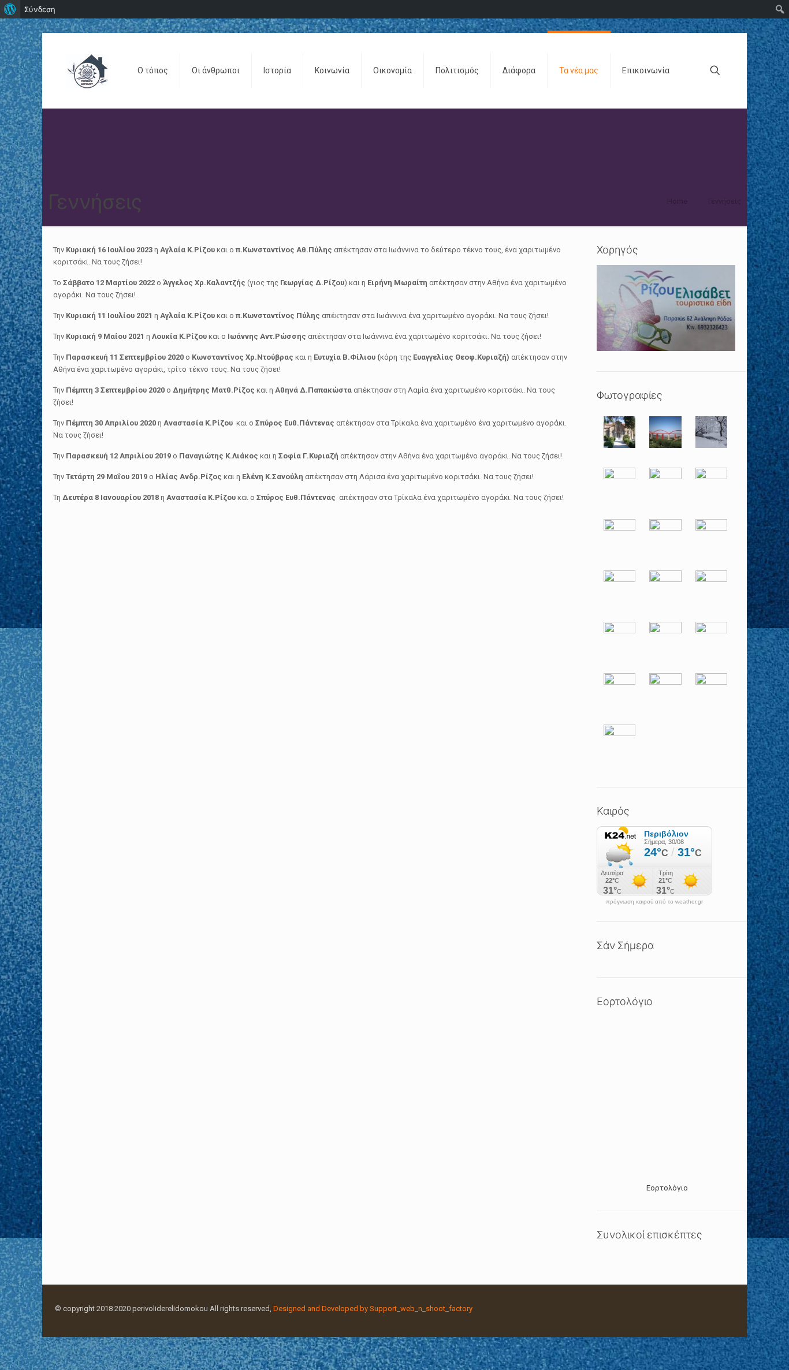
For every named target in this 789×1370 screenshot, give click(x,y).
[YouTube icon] (718, 1308)
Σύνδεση (39, 9)
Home (677, 201)
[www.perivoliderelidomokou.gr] (87, 70)
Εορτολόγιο (667, 1188)
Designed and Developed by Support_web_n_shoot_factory (372, 1308)
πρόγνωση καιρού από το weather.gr (654, 902)
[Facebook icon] (706, 1308)
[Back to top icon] (733, 1346)
